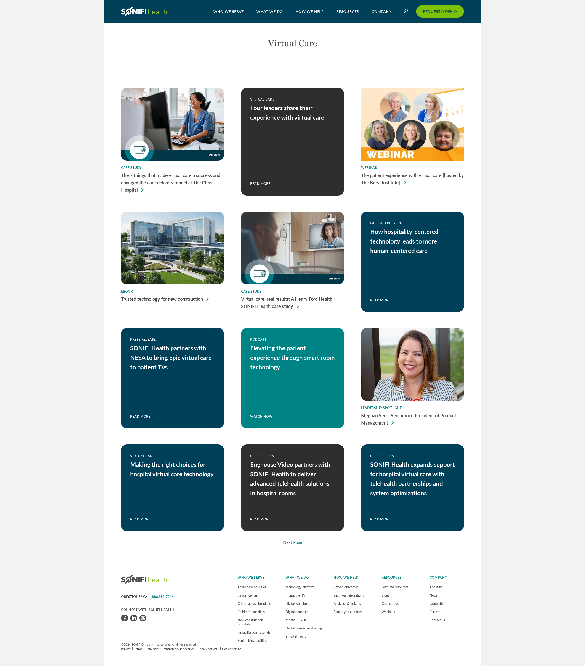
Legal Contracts (208, 649)
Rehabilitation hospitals (254, 632)
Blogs (385, 595)
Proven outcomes (346, 587)
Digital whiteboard (298, 603)
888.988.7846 (162, 596)
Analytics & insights (347, 603)
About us (436, 587)
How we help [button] (309, 11)
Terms (138, 649)
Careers (435, 612)
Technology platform (300, 587)
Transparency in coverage (178, 649)
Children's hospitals (251, 612)
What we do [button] (269, 11)
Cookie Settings (232, 649)
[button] (407, 11)
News (434, 595)
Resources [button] (347, 11)
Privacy (126, 649)
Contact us (437, 620)
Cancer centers (248, 595)
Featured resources (395, 587)
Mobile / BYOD (296, 620)
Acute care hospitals (252, 587)
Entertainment (296, 636)
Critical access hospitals (254, 603)
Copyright (152, 649)
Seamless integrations (349, 595)
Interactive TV (295, 595)
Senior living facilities (252, 640)
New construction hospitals (250, 622)
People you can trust (348, 612)
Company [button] (381, 11)
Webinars (388, 612)
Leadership (437, 603)
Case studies (390, 603)
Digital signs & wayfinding (304, 628)
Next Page (292, 542)
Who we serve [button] (228, 11)
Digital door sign (297, 612)
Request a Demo (440, 11)
